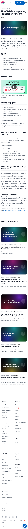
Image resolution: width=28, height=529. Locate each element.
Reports (3, 448)
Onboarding (18, 428)
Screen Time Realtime (7, 497)
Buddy (16, 467)
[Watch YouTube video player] (14, 87)
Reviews (17, 416)
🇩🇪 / (9, 526)
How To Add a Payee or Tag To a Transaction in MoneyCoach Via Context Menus (14, 281)
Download (20, 3)
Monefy (17, 473)
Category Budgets (6, 426)
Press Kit (17, 419)
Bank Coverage (5, 407)
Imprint (17, 453)
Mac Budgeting (5, 465)
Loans (3, 477)
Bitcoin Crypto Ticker (7, 503)
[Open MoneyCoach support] (25, 526)
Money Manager (19, 476)
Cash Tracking (5, 420)
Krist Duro (16, 375)
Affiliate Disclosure (19, 448)
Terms (16, 442)
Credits (17, 459)
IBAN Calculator (5, 506)
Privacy (17, 445)
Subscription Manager (7, 480)
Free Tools (17, 431)
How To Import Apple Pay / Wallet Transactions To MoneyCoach (12, 315)
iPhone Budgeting (6, 462)
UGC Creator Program (20, 422)
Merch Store (18, 410)
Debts (3, 457)
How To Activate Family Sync (10, 347)
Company (17, 404)
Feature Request (19, 434)
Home (2, 8)
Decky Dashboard (6, 500)
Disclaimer (17, 456)
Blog (6, 8)
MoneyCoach (5, 491)
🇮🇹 (10, 526)
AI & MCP (4, 429)
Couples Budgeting (6, 468)
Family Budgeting (6, 471)
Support (17, 425)
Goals (3, 446)
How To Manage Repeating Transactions (14, 210)
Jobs (17, 407)
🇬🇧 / (7, 526)
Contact (17, 451)
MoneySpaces (5, 494)
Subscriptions (5, 483)
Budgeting (4, 423)
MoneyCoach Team (17, 244)
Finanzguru (18, 470)
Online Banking (5, 404)
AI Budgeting (5, 459)
